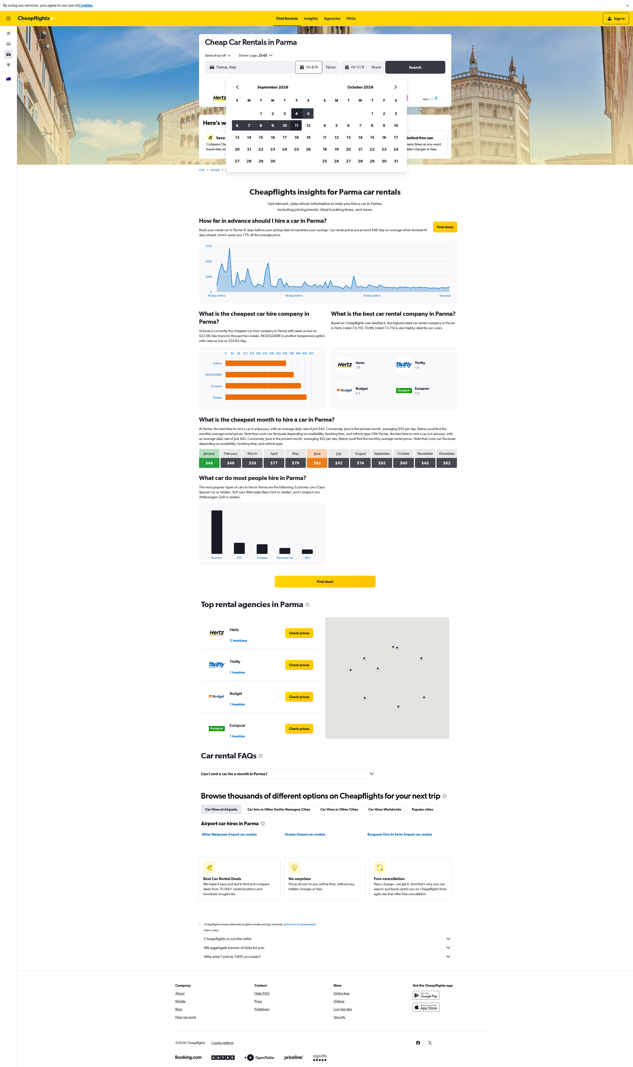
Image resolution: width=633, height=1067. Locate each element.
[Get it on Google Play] (426, 995)
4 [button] (296, 113)
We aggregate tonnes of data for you (234, 947)
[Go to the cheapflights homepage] (36, 18)
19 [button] (308, 137)
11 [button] (296, 125)
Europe (215, 170)
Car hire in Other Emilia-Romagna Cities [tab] (279, 809)
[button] (627, 5)
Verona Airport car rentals (305, 834)
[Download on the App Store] (426, 1007)
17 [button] (285, 137)
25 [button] (296, 149)
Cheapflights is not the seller (227, 938)
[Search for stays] (8, 44)
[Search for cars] (8, 54)
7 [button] (249, 125)
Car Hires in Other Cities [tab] (339, 809)
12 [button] (308, 125)
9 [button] (272, 125)
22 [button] (260, 149)
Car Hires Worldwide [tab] (384, 809)
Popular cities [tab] (422, 809)
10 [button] (285, 125)
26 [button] (308, 149)
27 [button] (237, 161)
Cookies (85, 5)
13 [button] (237, 137)
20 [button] (237, 149)
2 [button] (272, 113)
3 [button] (284, 113)
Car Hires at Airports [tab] (221, 809)
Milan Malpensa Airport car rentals (229, 834)
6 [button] (237, 125)
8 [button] (261, 125)
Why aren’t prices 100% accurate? (232, 956)
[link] (445, 227)
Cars (202, 170)
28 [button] (249, 161)
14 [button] (249, 137)
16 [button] (273, 137)
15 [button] (261, 137)
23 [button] (272, 149)
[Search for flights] (8, 34)
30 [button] (272, 161)
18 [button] (296, 137)
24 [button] (284, 149)
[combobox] (218, 55)
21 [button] (249, 149)
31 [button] (396, 161)
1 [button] (261, 113)
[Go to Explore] (8, 65)
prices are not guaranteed (300, 924)
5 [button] (308, 113)
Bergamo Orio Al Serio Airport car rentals (399, 834)
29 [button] (260, 161)
